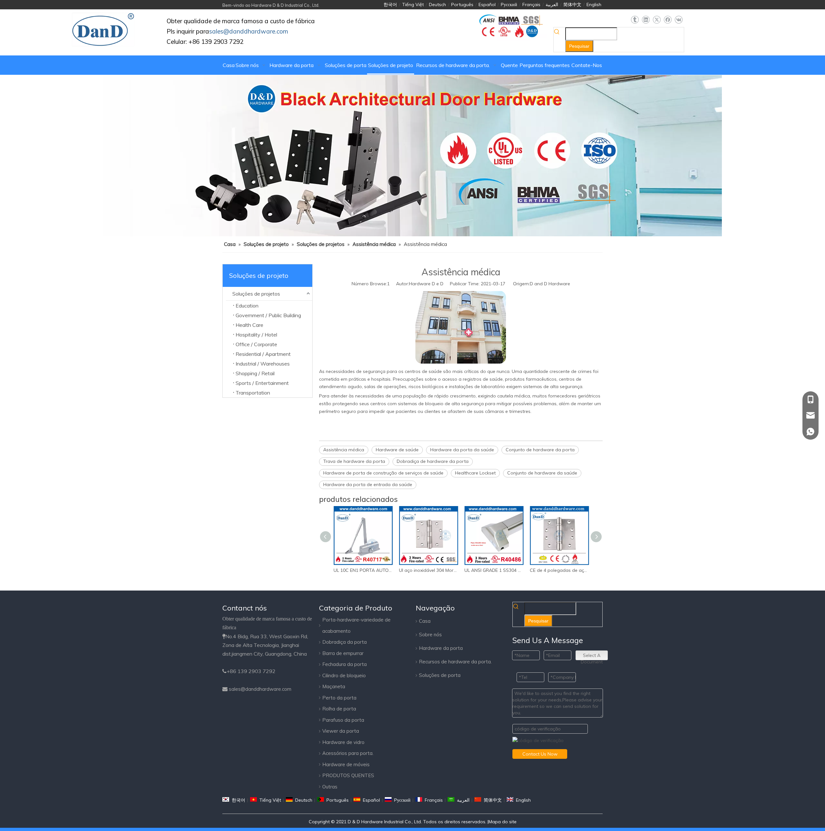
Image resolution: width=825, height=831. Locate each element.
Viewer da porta (340, 731)
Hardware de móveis (346, 764)
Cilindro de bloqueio (344, 675)
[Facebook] (668, 20)
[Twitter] (657, 20)
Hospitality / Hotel (256, 334)
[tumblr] (635, 20)
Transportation (253, 392)
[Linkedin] (646, 20)
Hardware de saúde (397, 450)
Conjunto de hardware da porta (540, 450)
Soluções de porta (440, 675)
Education (247, 305)
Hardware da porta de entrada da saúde (367, 484)
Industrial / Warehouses (263, 363)
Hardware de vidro (343, 742)
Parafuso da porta (343, 720)
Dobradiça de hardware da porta (433, 461)
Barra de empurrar (343, 653)
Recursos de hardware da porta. (455, 662)
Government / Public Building (268, 315)
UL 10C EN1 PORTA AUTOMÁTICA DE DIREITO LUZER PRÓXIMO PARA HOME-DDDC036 (363, 570)
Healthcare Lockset (475, 473)
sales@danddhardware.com (260, 689)
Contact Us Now (540, 754)
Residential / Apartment (263, 354)
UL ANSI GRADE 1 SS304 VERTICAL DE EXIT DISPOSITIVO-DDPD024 (493, 570)
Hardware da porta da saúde (462, 450)
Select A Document (592, 656)
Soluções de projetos (256, 293)
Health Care (249, 325)
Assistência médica (343, 450)
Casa (425, 621)
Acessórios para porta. (348, 753)
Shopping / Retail (255, 373)
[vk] (679, 20)
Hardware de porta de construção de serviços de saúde (383, 473)
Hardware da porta (441, 648)
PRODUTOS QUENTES (348, 775)
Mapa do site (503, 822)
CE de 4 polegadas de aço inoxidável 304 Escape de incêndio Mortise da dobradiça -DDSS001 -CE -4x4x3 (559, 570)
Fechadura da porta (344, 664)
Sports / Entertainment (262, 383)
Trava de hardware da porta (354, 461)
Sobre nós (430, 634)
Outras (329, 787)
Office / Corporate (256, 344)
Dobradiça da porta (344, 642)
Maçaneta (333, 686)
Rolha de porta (339, 709)
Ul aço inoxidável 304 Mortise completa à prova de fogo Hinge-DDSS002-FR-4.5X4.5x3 (428, 570)
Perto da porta (339, 698)
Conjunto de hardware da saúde (542, 473)
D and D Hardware (550, 284)
